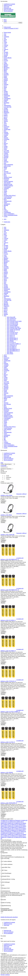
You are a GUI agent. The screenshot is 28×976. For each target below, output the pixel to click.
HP (4, 244)
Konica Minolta (7, 251)
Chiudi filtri (3, 465)
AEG (5, 315)
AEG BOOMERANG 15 (13, 350)
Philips (5, 270)
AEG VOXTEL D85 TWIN (14, 328)
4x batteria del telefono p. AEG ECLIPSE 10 (12, 650)
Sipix (5, 282)
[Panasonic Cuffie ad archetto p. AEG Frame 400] (8, 533)
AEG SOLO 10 (11, 335)
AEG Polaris (10, 353)
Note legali (6, 6)
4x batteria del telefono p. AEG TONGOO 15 (12, 680)
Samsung (6, 277)
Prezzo (2, 470)
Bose (5, 405)
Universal (6, 411)
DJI (5, 438)
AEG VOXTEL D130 (12, 324)
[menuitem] (15, 4)
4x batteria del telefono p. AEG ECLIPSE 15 (12, 619)
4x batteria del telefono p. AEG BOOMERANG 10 (12, 589)
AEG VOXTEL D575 (12, 332)
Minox (5, 263)
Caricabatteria (7, 291)
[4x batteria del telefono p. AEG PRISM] (8, 771)
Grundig (6, 366)
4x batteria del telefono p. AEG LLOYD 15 (12, 741)
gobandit (6, 293)
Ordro (5, 423)
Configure (7, 974)
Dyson (5, 390)
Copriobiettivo (7, 443)
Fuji (5, 241)
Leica (5, 255)
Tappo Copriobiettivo (9, 445)
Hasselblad (6, 296)
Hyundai (6, 245)
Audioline (6, 364)
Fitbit (5, 376)
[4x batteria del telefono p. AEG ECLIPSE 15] (8, 618)
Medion (6, 259)
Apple (5, 400)
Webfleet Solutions (8, 416)
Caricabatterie (7, 418)
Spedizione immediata (6, 468)
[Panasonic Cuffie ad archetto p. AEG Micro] (8, 513)
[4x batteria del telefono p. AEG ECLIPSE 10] (8, 649)
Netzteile (6, 369)
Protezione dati (7, 8)
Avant (5, 232)
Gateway (6, 242)
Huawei (6, 374)
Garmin (5, 377)
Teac (5, 373)
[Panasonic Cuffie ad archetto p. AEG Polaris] (8, 494)
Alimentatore (7, 435)
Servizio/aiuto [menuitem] (8, 6)
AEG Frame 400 (11, 317)
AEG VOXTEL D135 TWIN (14, 321)
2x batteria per (11, 820)
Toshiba (6, 284)
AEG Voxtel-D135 (11, 318)
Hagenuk (6, 388)
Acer (5, 227)
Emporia (6, 363)
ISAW (5, 421)
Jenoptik (6, 248)
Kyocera (6, 253)
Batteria (6, 308)
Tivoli (5, 372)
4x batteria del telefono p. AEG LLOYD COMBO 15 (12, 710)
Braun (5, 407)
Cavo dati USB (7, 300)
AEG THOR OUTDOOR (13, 329)
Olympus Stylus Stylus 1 (10, 426)
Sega (5, 394)
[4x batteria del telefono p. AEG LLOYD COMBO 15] (8, 710)
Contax (5, 239)
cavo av (6, 310)
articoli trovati (4, 467)
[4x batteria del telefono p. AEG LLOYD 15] (8, 740)
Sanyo (5, 279)
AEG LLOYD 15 (11, 342)
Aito (5, 231)
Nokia (5, 380)
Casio (5, 237)
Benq (5, 234)
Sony (5, 283)
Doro (5, 362)
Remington (6, 409)
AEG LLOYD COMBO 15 (14, 343)
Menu (5, 19)
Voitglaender (7, 289)
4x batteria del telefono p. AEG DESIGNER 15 (12, 802)
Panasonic (6, 268)
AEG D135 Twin (11, 320)
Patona (8, 479)
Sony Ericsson (7, 404)
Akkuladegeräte (8, 432)
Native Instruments (8, 395)
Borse (5, 431)
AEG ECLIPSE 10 (11, 346)
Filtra (2, 462)
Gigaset (5, 312)
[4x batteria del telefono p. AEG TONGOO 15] (8, 679)
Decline (3, 974)
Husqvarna (6, 383)
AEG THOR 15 (11, 331)
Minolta (6, 262)
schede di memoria (8, 412)
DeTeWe (6, 303)
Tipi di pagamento (8, 11)
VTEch (5, 307)
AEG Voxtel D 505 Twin (13, 327)
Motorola (6, 304)
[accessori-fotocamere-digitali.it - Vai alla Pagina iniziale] (8, 17)
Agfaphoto (6, 230)
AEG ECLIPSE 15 (11, 348)
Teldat (5, 367)
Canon (5, 235)
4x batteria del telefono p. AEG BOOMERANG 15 (12, 558)
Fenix (5, 440)
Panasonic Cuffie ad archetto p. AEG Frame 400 (13, 533)
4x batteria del (4, 820)
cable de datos (7, 397)
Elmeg (5, 356)
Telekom (6, 359)
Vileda (5, 391)
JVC (5, 297)
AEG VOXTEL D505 (12, 322)
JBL (5, 439)
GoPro (5, 294)
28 (6, 471)
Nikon (5, 265)
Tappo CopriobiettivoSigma (10, 446)
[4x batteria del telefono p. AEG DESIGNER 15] (8, 801)
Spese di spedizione (8, 9)
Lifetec (5, 256)
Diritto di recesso (8, 5)
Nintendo (6, 393)
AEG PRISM (10, 341)
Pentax (5, 269)
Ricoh (5, 275)
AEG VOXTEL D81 (12, 334)
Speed (5, 425)
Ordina (2, 464)
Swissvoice (6, 357)
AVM (5, 355)
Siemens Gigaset (8, 408)
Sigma (5, 280)
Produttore (3, 473)
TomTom (6, 402)
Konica (5, 252)
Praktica (6, 273)
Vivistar (6, 301)
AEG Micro (10, 352)
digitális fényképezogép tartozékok (9, 917)
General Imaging (8, 428)
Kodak (5, 249)
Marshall (6, 436)
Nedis (7, 475)
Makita (5, 398)
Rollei (5, 276)
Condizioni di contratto (9, 4)
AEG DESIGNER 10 (12, 338)
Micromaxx (6, 261)
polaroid (6, 272)
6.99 (3, 471)
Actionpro (6, 419)
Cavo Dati (6, 381)
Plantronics (6, 305)
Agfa (5, 228)
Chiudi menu (7, 221)
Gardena (6, 384)
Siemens (6, 314)
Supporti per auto (8, 415)
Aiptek (5, 422)
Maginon (6, 258)
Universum (6, 370)
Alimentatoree (7, 298)
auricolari (6, 386)
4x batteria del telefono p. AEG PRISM (12, 771)
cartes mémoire (7, 429)
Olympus (6, 266)
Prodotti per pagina (5, 483)
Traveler (6, 286)
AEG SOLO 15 (11, 336)
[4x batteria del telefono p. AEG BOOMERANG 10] (8, 588)
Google (5, 447)
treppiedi (6, 287)
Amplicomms (7, 360)
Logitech (6, 442)
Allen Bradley (7, 414)
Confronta (3, 501)
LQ (4, 401)
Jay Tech (6, 246)
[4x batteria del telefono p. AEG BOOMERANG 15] (8, 558)
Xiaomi (5, 379)
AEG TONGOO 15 (12, 345)
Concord (6, 238)
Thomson (6, 387)
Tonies (5, 433)
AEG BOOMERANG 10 (13, 349)
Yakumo (6, 290)
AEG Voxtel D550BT (12, 325)
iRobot (5, 311)
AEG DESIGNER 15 (12, 339)
